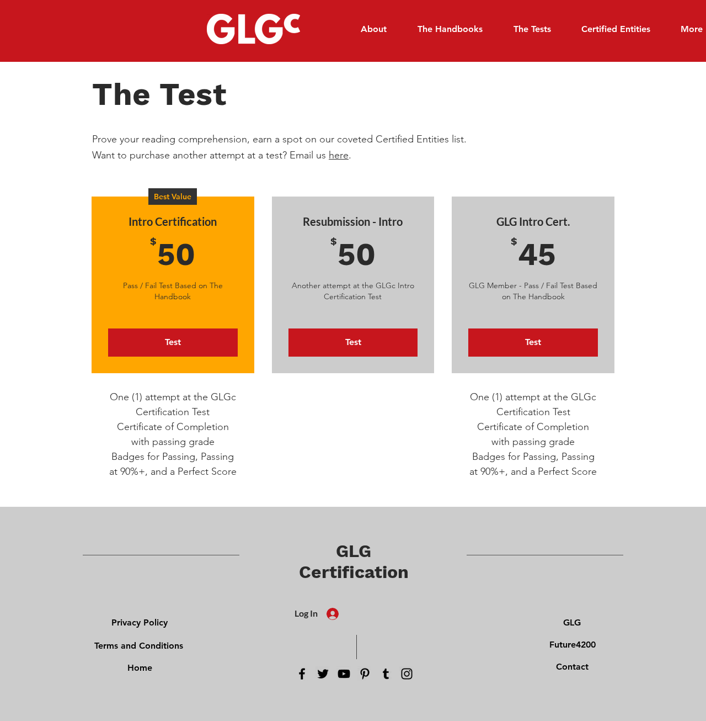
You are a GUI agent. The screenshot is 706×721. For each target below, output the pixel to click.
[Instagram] (406, 673)
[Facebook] (302, 673)
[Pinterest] (364, 673)
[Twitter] (322, 673)
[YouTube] (343, 673)
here (339, 155)
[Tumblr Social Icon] (385, 673)
